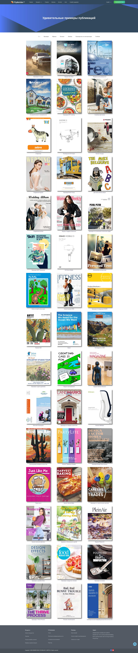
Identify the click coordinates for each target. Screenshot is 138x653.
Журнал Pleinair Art (99, 542)
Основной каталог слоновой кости (38, 114)
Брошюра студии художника (38, 386)
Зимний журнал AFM (69, 309)
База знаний (74, 632)
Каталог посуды (100, 153)
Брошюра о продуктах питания (69, 580)
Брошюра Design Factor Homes (99, 464)
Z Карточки (38, 153)
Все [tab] (39, 36)
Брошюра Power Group (69, 192)
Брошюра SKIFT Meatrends (38, 270)
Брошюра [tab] (46, 36)
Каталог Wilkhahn (99, 425)
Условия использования (54, 639)
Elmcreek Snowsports (38, 425)
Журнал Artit (38, 347)
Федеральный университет (99, 76)
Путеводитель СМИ (100, 347)
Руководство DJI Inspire (69, 153)
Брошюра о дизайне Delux (38, 580)
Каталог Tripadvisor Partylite (69, 464)
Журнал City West (69, 76)
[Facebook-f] (111, 650)
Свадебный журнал (38, 192)
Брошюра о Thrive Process (38, 619)
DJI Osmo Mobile (69, 270)
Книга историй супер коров (38, 309)
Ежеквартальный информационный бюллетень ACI (99, 619)
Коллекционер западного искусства (38, 464)
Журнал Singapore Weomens (69, 231)
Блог (66, 2)
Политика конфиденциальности (55, 636)
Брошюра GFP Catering (69, 114)
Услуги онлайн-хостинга (31, 639)
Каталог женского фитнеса (38, 542)
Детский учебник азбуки (100, 192)
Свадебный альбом (38, 231)
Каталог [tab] (62, 36)
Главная (31, 2)
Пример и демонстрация (31, 642)
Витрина (53, 2)
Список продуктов (29, 633)
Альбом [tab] (70, 36)
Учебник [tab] (97, 36)
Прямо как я (38, 503)
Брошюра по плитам (100, 580)
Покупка (47, 2)
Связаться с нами (75, 639)
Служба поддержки (74, 2)
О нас (49, 632)
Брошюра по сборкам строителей (69, 425)
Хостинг (60, 2)
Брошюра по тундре (38, 76)
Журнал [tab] (54, 36)
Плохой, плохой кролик (69, 619)
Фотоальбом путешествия (99, 270)
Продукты (38, 2)
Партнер (50, 642)
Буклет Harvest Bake (69, 503)
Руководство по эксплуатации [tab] (84, 36)
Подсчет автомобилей (69, 386)
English (108, 2)
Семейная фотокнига (100, 114)
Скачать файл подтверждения (78, 636)
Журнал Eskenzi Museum (99, 386)
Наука (69, 347)
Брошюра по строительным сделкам (100, 503)
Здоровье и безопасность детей (69, 542)
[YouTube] (113, 650)
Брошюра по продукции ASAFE (99, 309)
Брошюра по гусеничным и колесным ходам (100, 231)
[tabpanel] (69, 331)
